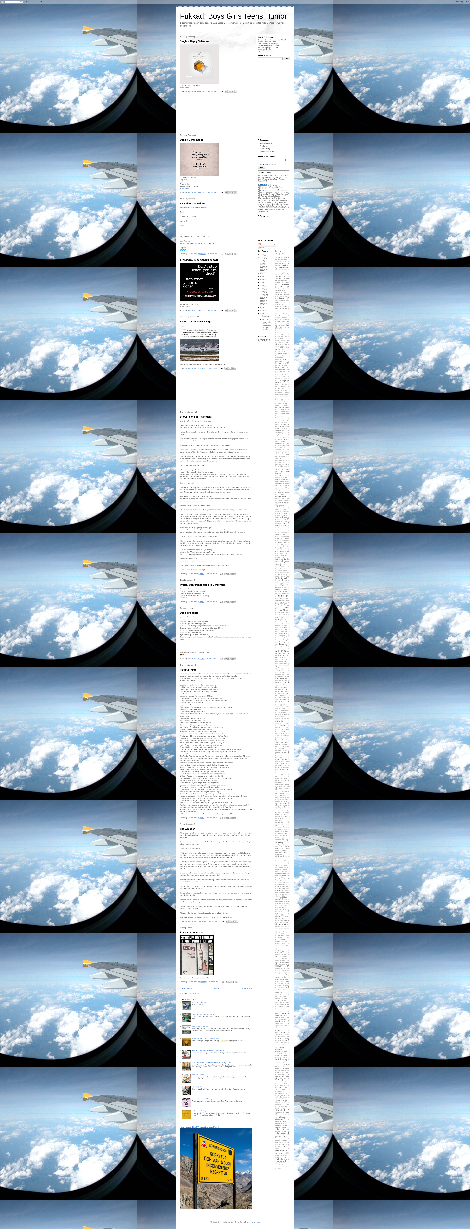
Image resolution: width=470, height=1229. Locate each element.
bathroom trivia (280, 331)
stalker (282, 1004)
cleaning (287, 451)
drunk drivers (280, 527)
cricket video (279, 481)
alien (278, 274)
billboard (280, 350)
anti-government (280, 300)
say (286, 950)
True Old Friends (198, 1075)
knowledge (278, 750)
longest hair (286, 767)
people (284, 879)
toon (276, 1083)
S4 (280, 947)
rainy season (279, 928)
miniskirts (277, 801)
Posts (263, 244)
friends (277, 589)
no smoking (286, 858)
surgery (277, 1030)
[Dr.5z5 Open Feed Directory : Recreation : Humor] (272, 191)
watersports (278, 1123)
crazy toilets (282, 475)
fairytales (279, 553)
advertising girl (279, 273)
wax (286, 1123)
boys (284, 380)
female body (285, 568)
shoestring (284, 974)
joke (279, 740)
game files (278, 627)
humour (277, 697)
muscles (287, 831)
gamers (277, 629)
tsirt (286, 1087)
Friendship (286, 589)
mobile (287, 803)
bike (281, 348)
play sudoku (285, 894)
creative (285, 477)
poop (285, 905)
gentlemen (278, 637)
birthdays (286, 351)
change (277, 434)
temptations (278, 1049)
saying (285, 952)
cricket (277, 479)
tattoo (279, 1040)
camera (277, 405)
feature (285, 566)
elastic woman (285, 536)
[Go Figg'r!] (269, 189)
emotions (278, 544)
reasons (283, 930)
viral (284, 1110)
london (277, 767)
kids (276, 746)
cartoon (278, 426)
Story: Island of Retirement (196, 416)
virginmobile (278, 1112)
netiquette (278, 852)
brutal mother (279, 392)
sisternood (281, 983)
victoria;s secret (280, 1108)
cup (286, 485)
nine (286, 856)
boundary (278, 378)
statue (287, 1006)
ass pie (277, 310)
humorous (283, 695)
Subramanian (279, 1025)
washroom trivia (280, 1121)
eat (278, 532)
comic (287, 454)
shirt (276, 974)
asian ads (285, 308)
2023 (262, 304)
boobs (279, 376)
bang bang (286, 321)
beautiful (287, 336)
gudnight (277, 670)
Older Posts (246, 988)
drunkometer (278, 531)
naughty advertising (282, 842)
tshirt (280, 1087)
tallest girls (281, 1036)
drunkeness (278, 529)
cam (286, 403)
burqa (279, 398)
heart (286, 678)
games (285, 629)
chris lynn (282, 447)
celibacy (285, 428)
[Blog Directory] (283, 193)
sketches (279, 985)
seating (285, 956)
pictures (280, 890)
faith (286, 553)
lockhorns (278, 765)
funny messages (281, 604)
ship (278, 972)
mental (280, 793)
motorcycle (286, 827)
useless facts (280, 1102)
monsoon (278, 818)
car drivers (285, 407)
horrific (286, 686)
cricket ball (285, 479)
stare (288, 1004)
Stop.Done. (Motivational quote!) (199, 259)
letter (276, 757)
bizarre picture (282, 353)
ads (282, 265)
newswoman (278, 854)
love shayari (283, 771)
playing (279, 896)
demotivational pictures (282, 498)
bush (285, 398)
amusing (286, 282)
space (284, 996)
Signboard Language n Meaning (203, 1014)
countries (284, 466)
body (277, 367)
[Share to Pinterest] (235, 91)
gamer (286, 627)
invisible (277, 733)
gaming (277, 631)
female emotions (280, 572)
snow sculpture (280, 991)
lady (285, 752)
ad (283, 261)
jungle (285, 744)
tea (285, 1040)
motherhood (278, 820)
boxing (277, 380)
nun (286, 861)
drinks (285, 523)
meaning (287, 784)
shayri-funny (280, 970)
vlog (279, 1114)
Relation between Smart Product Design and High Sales (211, 1063)
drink (285, 521)
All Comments (266, 248)
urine (276, 1099)
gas (276, 633)
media (287, 786)
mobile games (282, 805)
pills (286, 890)
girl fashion (279, 645)
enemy (285, 544)
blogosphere (278, 361)
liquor (285, 759)
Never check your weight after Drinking (205, 1038)
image (285, 699)
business (277, 400)
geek (281, 633)
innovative (278, 714)
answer (285, 296)
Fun (286, 591)
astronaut (286, 312)
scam (276, 954)
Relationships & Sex (267, 151)
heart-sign (278, 680)
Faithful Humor (188, 669)
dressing (277, 521)
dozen (286, 515)
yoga (276, 1166)
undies (287, 1093)
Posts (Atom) (194, 993)
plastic (283, 892)
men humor (281, 790)
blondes (277, 365)
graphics (287, 667)
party (276, 875)
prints (279, 915)
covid (285, 468)
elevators (286, 540)
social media (285, 992)
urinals (285, 1097)
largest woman (280, 754)
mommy (277, 816)
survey (285, 1030)
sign (285, 977)
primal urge (286, 913)
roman (287, 937)
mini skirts (285, 799)
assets (285, 310)
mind (278, 799)
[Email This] (226, 91)
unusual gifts (282, 1095)
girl (287, 639)
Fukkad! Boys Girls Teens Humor (233, 16)
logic (285, 765)
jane (278, 737)
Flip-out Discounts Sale (266, 51)
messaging (282, 795)
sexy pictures (283, 964)
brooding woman (282, 388)
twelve (284, 1089)
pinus (276, 892)
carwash (287, 426)
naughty (278, 839)
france (282, 582)
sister (287, 981)
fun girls (278, 593)
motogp (283, 826)
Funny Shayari (282, 614)
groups (285, 668)
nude (278, 860)
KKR (283, 746)
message (286, 793)
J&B (288, 735)
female (277, 568)
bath (287, 325)
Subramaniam (279, 1023)
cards (285, 422)
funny (280, 595)
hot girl (284, 689)
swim (277, 1032)
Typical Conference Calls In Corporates (203, 584)
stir (286, 1008)
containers (278, 458)
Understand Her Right (199, 1111)
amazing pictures (282, 278)
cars (284, 424)
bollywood (286, 375)
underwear (279, 1093)
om (276, 863)
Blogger (256, 1222)
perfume (280, 882)
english (277, 546)
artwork (277, 306)
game (285, 625)
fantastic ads (280, 557)
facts (276, 551)
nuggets (285, 860)
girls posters (283, 657)
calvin (279, 403)
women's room (280, 1157)
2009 (262, 264)
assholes (277, 312)
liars (285, 757)
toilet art (278, 1061)
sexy (287, 962)
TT (276, 1089)
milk (288, 797)
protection (284, 918)
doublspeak (286, 511)
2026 (262, 313)
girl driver (284, 642)
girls (277, 651)
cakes (287, 401)
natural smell (280, 837)
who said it (279, 1142)
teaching (277, 1042)
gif (284, 637)
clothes (285, 453)
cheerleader (286, 437)
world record (279, 1161)
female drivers (282, 570)
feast (279, 566)
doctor (277, 509)
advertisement (284, 267)
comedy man (279, 454)
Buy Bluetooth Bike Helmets (268, 47)
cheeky (277, 437)
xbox (276, 1165)
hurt (283, 697)
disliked (285, 504)
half (288, 674)
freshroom (278, 587)
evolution (278, 549)
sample (280, 948)
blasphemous (279, 357)
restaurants (281, 935)
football (277, 580)
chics (279, 439)
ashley (277, 308)
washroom (279, 1120)
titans (285, 1057)
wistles (277, 1148)
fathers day (286, 565)
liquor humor (279, 761)
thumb (277, 1057)
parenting (278, 873)
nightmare (278, 856)
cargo (277, 424)
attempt (287, 313)
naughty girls (279, 844)
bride (276, 386)
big (276, 346)
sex (283, 962)
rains (286, 926)
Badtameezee (285, 319)
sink (278, 981)
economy (284, 532)
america (277, 282)
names (277, 835)
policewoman (279, 901)
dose (285, 509)
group (279, 668)
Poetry (277, 899)
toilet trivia (282, 1078)
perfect (277, 880)
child (285, 439)
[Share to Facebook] (233, 91)
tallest (287, 1034)
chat (285, 436)
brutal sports (285, 394)
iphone (285, 733)
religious (287, 932)
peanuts (277, 877)
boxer (285, 378)
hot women (279, 691)
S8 (288, 947)
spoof (285, 998)
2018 (262, 289)
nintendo (277, 858)
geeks (287, 633)
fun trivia (286, 593)
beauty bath (285, 340)
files (276, 576)
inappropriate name (281, 703)
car (276, 407)
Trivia (287, 1085)
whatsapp (284, 1138)
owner (286, 867)
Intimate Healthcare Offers (267, 42)
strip (282, 1017)
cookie (287, 460)
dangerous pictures (284, 492)
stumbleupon (282, 1019)
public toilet (283, 920)
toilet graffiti (285, 1068)
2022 (262, 301)
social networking (282, 994)
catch (278, 428)
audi (278, 315)
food (285, 578)
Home (216, 988)
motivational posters (282, 824)
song (276, 996)
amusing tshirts (280, 289)
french (282, 585)
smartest (287, 985)
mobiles (284, 809)
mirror (285, 801)
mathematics (278, 782)
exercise (285, 549)
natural (285, 835)
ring (288, 935)
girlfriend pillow (280, 648)
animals (278, 294)
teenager (286, 1046)
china (287, 443)
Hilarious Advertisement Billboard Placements (208, 1051)
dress (285, 517)
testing (286, 1051)
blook (285, 365)
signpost (287, 979)
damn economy (285, 490)
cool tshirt (278, 464)
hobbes (279, 686)
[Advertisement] (216, 114)
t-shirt (284, 1032)
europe (285, 548)
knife (288, 746)
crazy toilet (286, 473)
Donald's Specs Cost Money (202, 1099)
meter (277, 797)
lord (283, 769)
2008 (262, 261)
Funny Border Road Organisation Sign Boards (200, 1127)
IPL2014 (277, 735)
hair (284, 674)
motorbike (278, 827)
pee (276, 879)
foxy (276, 582)
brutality (280, 396)
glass (285, 659)
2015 (262, 282)
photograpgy (285, 886)
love (288, 769)
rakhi (286, 928)
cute (288, 487)
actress (277, 261)
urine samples (285, 1099)
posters (284, 907)
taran (288, 1036)
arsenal (277, 304)
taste (279, 1038)
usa (278, 1101)
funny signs (278, 616)
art (285, 304)
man (276, 776)
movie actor (278, 831)
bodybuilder (278, 373)
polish (287, 901)
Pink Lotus (263, 146)
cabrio (285, 400)
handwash (280, 676)
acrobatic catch (282, 259)
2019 (262, 292)
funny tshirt (278, 621)
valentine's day (282, 1106)
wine (285, 1146)
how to (280, 693)
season (277, 956)
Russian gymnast (280, 945)
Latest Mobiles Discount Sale (268, 43)
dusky (287, 531)
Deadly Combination (192, 139)
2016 (262, 285)
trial (282, 1085)
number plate (279, 861)
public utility (278, 922)
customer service (280, 487)
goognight (284, 663)
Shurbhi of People (266, 143)
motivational (279, 822)
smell (279, 987)
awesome (284, 317)
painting (285, 869)
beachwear (278, 336)
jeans (276, 739)
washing (282, 1118)
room (285, 941)
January (265, 316)
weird (277, 1129)
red (288, 930)
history (287, 684)
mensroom (285, 792)
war (288, 1116)
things (277, 1055)
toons (282, 1083)
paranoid (284, 871)
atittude (280, 313)
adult (288, 265)
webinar (277, 1125)
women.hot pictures (281, 1155)
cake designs (279, 401)
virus (287, 1112)
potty (276, 909)
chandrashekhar (280, 432)
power (284, 909)
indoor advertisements (282, 710)
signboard (278, 979)
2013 (262, 276)
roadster (280, 937)
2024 (262, 307)
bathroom (278, 329)
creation (277, 477)
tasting (287, 1038)
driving (277, 525)
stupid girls (280, 1021)
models (277, 811)
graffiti (287, 665)
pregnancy (278, 911)
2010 (262, 267)
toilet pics (281, 1074)
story (286, 1010)
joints (288, 739)
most (285, 818)
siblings (277, 977)
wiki (288, 1144)
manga (285, 776)
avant (277, 317)
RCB (276, 930)
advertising (278, 271)
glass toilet (278, 661)
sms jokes (278, 989)
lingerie (277, 759)
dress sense (280, 519)
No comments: (213, 91)
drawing (278, 517)
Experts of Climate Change (195, 321)
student (287, 1017)
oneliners (284, 863)
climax (279, 453)
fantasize (284, 555)
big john (282, 346)
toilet (277, 1059)
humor (287, 693)
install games (280, 720)
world (285, 1159)
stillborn (280, 1008)
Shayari (278, 966)
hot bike (277, 689)
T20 (276, 1034)
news (285, 852)
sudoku (287, 1025)
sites (288, 983)
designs (285, 500)
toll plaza (285, 1082)
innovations (282, 712)
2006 (262, 255)
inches (277, 705)
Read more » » (185, 87)
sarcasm (287, 948)
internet (282, 725)
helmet (277, 682)
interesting (286, 723)
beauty (277, 340)
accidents (286, 257)
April (264, 319)
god (285, 661)
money (285, 816)
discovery (286, 502)
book (285, 376)
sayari (277, 952)
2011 (262, 270)
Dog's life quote (189, 612)
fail (281, 551)
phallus (285, 884)
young (283, 1166)
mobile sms (279, 807)
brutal (285, 390)
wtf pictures (282, 1163)
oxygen (277, 869)
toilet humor (281, 1070)
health (279, 678)
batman (287, 332)
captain (285, 405)
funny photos (279, 605)
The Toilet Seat (280, 1053)
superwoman (279, 1029)
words (277, 1159)
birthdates (278, 351)
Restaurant (286, 933)
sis (282, 981)
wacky (283, 1116)
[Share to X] (231, 91)
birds (286, 350)
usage (285, 1101)
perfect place (285, 880)
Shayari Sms (279, 968)
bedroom (280, 342)
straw (276, 1011)
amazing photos (281, 276)
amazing (285, 274)
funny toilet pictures (282, 619)
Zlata (278, 1168)
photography (281, 888)
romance (282, 939)
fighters (285, 574)
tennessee (278, 1051)
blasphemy (278, 359)
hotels (287, 691)
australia (285, 315)
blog (285, 359)
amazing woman (282, 280)
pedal (285, 877)
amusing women (281, 290)
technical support (280, 1044)
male (285, 774)
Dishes (279, 504)
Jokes (277, 742)
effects (277, 536)
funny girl (285, 600)
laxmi (276, 756)
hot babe (284, 687)
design (279, 500)
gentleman (282, 635)
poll (279, 905)
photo (277, 886)
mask (285, 778)
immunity (278, 701)
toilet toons (285, 1076)
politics (287, 903)
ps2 (276, 920)
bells (279, 344)
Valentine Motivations (192, 203)
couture (277, 468)
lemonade (284, 756)
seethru (277, 958)
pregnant (278, 913)
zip (288, 1166)
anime (279, 296)
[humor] (279, 187)
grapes (280, 667)
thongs (285, 1055)
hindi (284, 682)
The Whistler (187, 829)
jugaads (277, 744)
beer (287, 342)
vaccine (287, 1104)
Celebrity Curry (265, 149)
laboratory (278, 752)
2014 (262, 279)
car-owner (278, 420)
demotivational (280, 496)
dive (286, 507)
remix (278, 933)
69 (276, 254)
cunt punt (278, 485)
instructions (279, 722)
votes (276, 1116)
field (279, 574)
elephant (279, 538)
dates (282, 494)
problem (278, 916)
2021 (262, 298)
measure (279, 786)
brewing (284, 384)
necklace (284, 850)
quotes (280, 924)
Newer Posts (186, 988)
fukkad (280, 591)
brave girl (285, 383)
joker (285, 740)
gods (276, 663)
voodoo (285, 1114)
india (284, 705)
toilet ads (285, 1059)
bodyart (282, 371)
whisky (285, 1140)
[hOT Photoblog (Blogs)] (269, 197)
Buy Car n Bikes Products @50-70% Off (272, 40)
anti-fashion (280, 298)
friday (285, 587)
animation (286, 294)
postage (277, 907)
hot (276, 687)
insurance (278, 723)
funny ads (278, 598)
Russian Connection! (192, 932)
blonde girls (280, 363)
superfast (282, 1027)
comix (285, 456)
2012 (262, 273)
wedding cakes (280, 1127)
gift (288, 637)
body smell (286, 369)
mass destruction (281, 780)
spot (285, 1000)
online (285, 865)
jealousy (285, 737)
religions (279, 932)
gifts (280, 639)
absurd (277, 256)
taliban (282, 1034)
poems (284, 898)
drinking (277, 523)
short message (280, 976)
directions (278, 502)
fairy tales (286, 551)
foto (286, 580)
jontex (285, 742)
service (277, 960)
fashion (277, 559)
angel (285, 292)
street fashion (280, 1014)
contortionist (278, 460)
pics (288, 888)
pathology (284, 875)
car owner (281, 409)
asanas (285, 306)
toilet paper (285, 1072)
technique (278, 1046)
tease (285, 1042)
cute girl (280, 488)
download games (282, 513)
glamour (277, 659)
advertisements (282, 269)
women (278, 1153)
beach (282, 334)
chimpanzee (278, 443)
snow (285, 989)
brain (277, 383)
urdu (276, 1097)
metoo (283, 797)
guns (276, 672)
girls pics (286, 655)
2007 (262, 258)
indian (277, 706)
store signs (278, 1010)
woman (279, 1150)
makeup (277, 774)
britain (283, 386)
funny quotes (285, 612)
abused (277, 257)
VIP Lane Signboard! (199, 1002)
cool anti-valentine (282, 462)
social (277, 992)
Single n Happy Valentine (194, 41)
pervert (287, 882)
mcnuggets (278, 784)
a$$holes (284, 254)
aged (288, 273)
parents (285, 873)
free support (285, 584)
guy (283, 672)
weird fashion (280, 1133)
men (287, 788)
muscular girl (282, 833)
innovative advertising (281, 718)
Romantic (278, 941)
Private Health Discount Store (268, 45)
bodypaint (278, 375)
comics (280, 456)
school (284, 954)
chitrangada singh (283, 445)
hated (287, 676)
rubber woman (280, 943)
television (282, 1047)
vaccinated (278, 1104)
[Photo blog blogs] (266, 195)
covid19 (278, 470)
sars (279, 951)
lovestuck (278, 773)
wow (288, 1161)
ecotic (277, 534)
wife (283, 1144)
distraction (278, 507)
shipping (285, 972)
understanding (279, 1091)
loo (278, 769)
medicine (280, 788)
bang (278, 321)
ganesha (284, 631)
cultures (285, 483)
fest (288, 572)
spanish (277, 998)
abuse (285, 256)
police (285, 899)
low (286, 773)
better (285, 344)
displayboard (279, 506)
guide (285, 670)
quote (287, 922)
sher (288, 970)
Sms (285, 987)
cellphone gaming (281, 430)
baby (276, 319)
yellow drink (284, 1165)
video (277, 1110)
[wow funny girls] (281, 195)
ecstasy (284, 534)
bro (288, 386)
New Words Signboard (200, 1026)
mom (285, 814)
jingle (282, 739)
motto (279, 829)
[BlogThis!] (228, 91)
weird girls (278, 1135)
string (276, 1017)
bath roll (283, 327)
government (278, 665)
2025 (262, 310)
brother (277, 390)
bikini (287, 348)
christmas (278, 449)
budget (287, 396)
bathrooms (278, 332)
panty (277, 871)
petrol (279, 884)
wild (279, 1146)
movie (285, 829)
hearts (285, 680)
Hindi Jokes (278, 684)
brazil (276, 384)
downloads (278, 515)
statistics (280, 1006)
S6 (284, 947)
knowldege (282, 748)
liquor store (284, 763)
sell (286, 958)
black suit (279, 355)
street (284, 1011)
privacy (285, 915)
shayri (287, 968)
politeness (280, 903)
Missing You (278, 803)
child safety (280, 441)
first (282, 576)
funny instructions (281, 602)
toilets (277, 1080)
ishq (284, 735)
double (277, 511)
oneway (277, 865)
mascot (277, 778)
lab (286, 750)
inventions (282, 731)
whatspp (277, 1140)
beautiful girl (282, 338)
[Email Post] (222, 91)
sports (277, 1000)
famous (277, 555)
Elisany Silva (282, 542)
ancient (277, 292)
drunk (285, 525)
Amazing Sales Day (265, 49)
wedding (285, 1125)
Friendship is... (197, 1087)
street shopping (281, 1015)
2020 (262, 295)
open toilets (278, 867)
